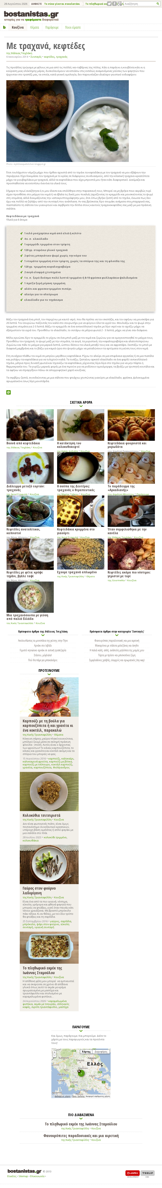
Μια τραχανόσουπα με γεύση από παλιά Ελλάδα (27, 617)
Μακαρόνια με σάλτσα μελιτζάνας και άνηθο (117, 645)
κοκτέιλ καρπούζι (61, 764)
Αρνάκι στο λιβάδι (43, 645)
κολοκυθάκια (31, 840)
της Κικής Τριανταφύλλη (70, 576)
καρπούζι (54, 758)
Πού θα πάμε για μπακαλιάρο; (43, 660)
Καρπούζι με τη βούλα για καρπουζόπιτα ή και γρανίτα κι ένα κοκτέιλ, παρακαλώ (48, 725)
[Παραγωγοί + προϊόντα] (81, 1097)
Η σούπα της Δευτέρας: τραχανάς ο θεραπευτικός (76, 488)
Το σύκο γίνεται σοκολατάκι (62, 3)
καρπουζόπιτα (42, 767)
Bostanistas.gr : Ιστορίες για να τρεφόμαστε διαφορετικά (31, 16)
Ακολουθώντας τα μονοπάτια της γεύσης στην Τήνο (43, 640)
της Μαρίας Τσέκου (67, 494)
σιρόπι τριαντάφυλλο (44, 1007)
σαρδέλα (66, 921)
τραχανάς (61, 56)
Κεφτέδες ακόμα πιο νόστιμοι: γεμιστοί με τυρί (129, 574)
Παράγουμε (143, 494)
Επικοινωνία (37, 1176)
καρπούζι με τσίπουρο (36, 764)
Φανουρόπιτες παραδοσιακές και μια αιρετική (116, 640)
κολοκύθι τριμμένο (55, 837)
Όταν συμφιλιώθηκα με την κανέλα (127, 531)
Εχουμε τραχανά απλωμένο (77, 572)
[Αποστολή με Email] (8, 392)
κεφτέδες (49, 56)
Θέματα (90, 576)
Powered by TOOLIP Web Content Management (147, 1174)
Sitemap (23, 1176)
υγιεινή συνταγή (44, 927)
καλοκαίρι (67, 758)
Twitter (109, 3)
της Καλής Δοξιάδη (67, 451)
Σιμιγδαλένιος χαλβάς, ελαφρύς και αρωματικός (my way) (117, 660)
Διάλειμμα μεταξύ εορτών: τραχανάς (25, 488)
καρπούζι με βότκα (60, 761)
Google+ (119, 3)
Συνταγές (36, 56)
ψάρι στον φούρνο (48, 924)
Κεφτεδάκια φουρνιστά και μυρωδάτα (127, 444)
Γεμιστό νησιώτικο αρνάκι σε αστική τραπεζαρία (43, 650)
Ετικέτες (11, 1176)
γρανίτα (27, 767)
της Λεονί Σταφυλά (17, 494)
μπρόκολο (29, 924)
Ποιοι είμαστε (73, 27)
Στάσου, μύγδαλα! (43, 655)
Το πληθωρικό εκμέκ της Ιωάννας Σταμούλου (42, 970)
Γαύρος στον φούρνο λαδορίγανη (39, 890)
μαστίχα (63, 1007)
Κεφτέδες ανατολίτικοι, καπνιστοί (23, 531)
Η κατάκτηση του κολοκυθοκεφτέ (69, 444)
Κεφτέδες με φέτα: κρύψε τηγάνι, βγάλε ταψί (25, 574)
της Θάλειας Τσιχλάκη (19, 53)
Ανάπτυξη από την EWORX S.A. (132, 1174)
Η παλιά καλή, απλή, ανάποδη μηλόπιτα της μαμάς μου (117, 650)
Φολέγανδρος (61, 767)
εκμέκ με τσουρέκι (45, 1004)
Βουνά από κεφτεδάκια (23, 443)
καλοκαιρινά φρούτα (35, 761)
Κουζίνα (37, 447)
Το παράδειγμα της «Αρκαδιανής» (121, 488)
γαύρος (54, 921)
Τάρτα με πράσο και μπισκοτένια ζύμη (117, 655)
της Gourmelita (116, 580)
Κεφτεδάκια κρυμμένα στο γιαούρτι (76, 531)
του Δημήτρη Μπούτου (121, 494)
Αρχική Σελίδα (4, 27)
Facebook (114, 3)
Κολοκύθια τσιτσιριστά (41, 815)
